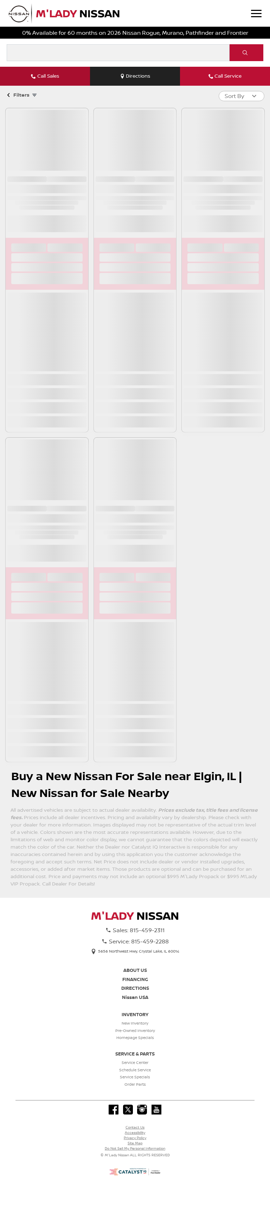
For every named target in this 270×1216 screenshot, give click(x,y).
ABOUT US (135, 970)
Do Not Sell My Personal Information (135, 1148)
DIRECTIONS (135, 988)
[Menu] (256, 13)
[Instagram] (142, 1109)
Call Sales (48, 75)
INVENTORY (135, 1014)
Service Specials (135, 1077)
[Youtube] (156, 1109)
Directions (138, 75)
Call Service (228, 75)
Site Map (135, 1142)
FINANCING (135, 979)
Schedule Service (135, 1070)
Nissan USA (135, 997)
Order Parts (135, 1084)
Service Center (135, 1062)
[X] (128, 1109)
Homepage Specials (135, 1037)
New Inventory (135, 1023)
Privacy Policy (135, 1137)
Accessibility (135, 1132)
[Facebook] (113, 1109)
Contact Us (135, 1127)
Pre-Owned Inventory (135, 1030)
